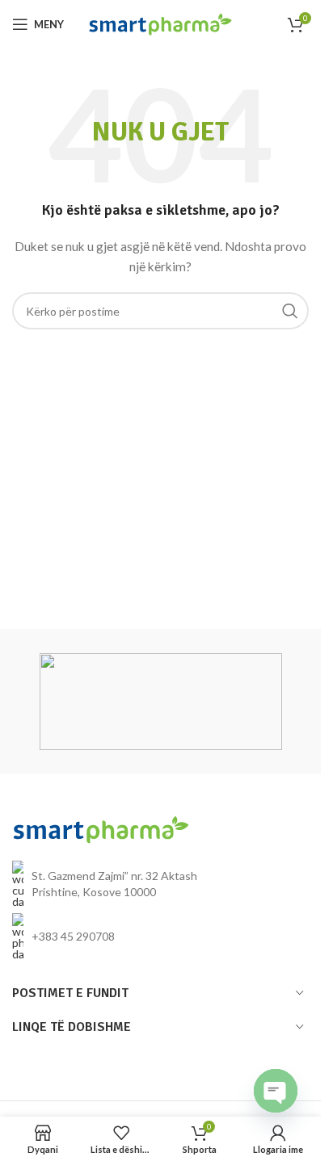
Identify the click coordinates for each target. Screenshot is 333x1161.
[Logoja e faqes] (160, 23)
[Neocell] (160, 701)
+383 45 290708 (73, 936)
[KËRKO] (290, 310)
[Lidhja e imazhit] (101, 828)
